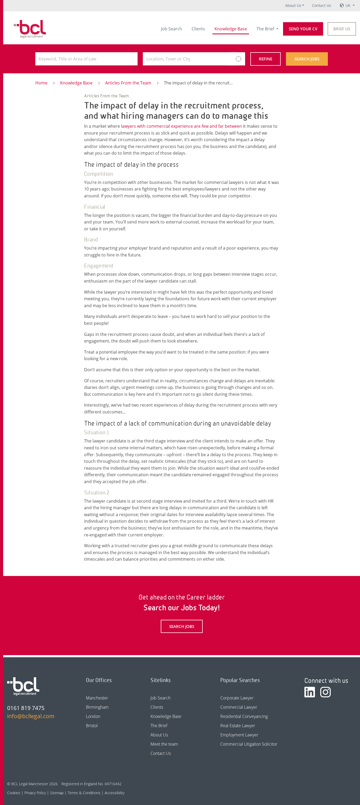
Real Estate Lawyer (237, 725)
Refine (265, 58)
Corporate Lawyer (237, 698)
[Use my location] (238, 59)
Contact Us (321, 5)
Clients (198, 29)
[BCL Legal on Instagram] (325, 692)
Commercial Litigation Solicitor (248, 744)
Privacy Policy (35, 792)
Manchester (97, 698)
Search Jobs (306, 58)
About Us (293, 5)
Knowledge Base (231, 29)
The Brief (265, 29)
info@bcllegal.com (31, 716)
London (93, 716)
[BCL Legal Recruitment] (23, 686)
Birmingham (97, 707)
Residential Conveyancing (244, 716)
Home (41, 83)
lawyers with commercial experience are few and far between (181, 126)
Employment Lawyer (239, 735)
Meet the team (164, 744)
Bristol (92, 725)
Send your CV (303, 28)
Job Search (171, 29)
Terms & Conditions (84, 792)
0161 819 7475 (26, 708)
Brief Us (341, 28)
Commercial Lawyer (238, 707)
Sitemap (57, 792)
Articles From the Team (128, 83)
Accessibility (114, 792)
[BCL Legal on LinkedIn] (309, 692)
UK (349, 5)
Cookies (13, 792)
